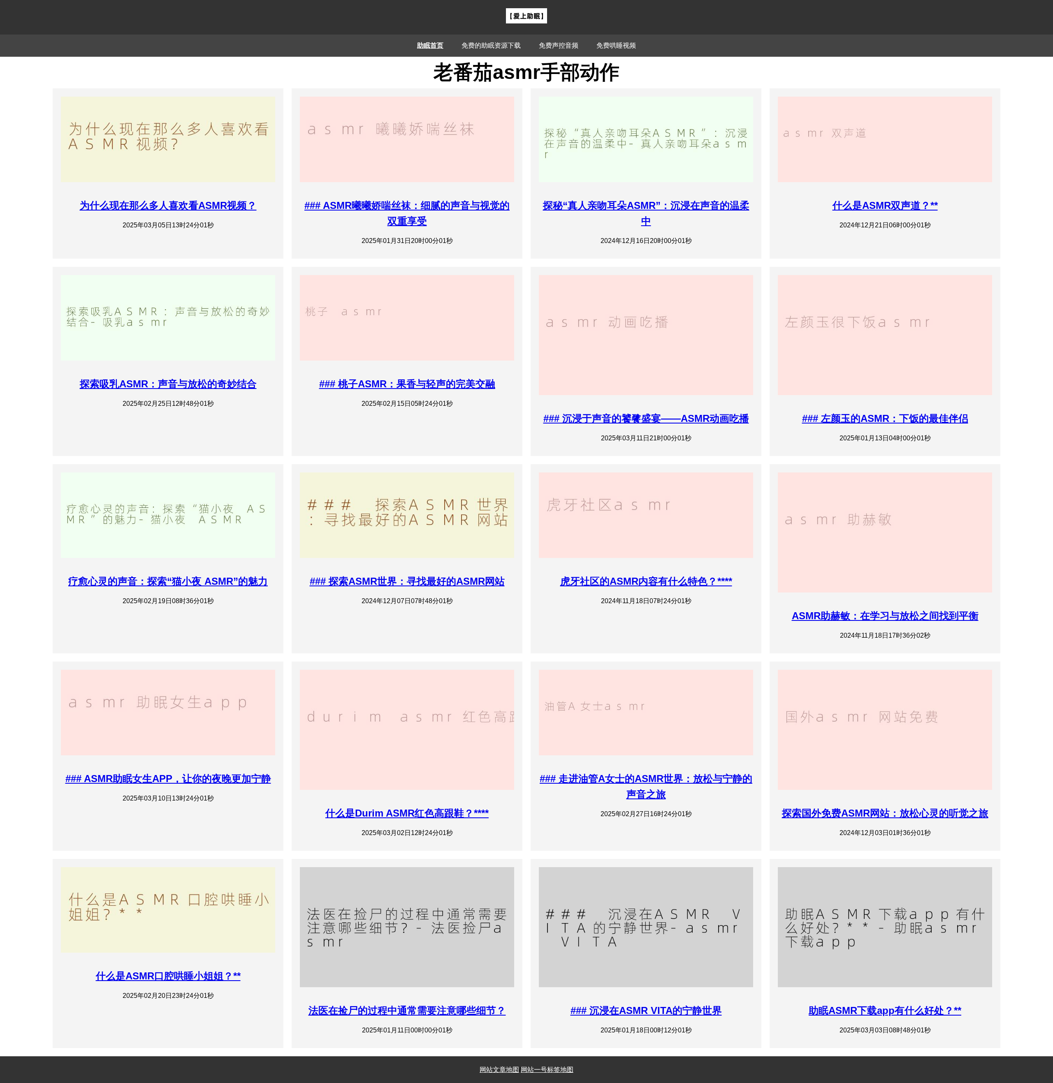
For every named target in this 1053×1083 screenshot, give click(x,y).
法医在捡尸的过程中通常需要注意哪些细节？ (407, 1010)
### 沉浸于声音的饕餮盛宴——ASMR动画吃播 (646, 418)
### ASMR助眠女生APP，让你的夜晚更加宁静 (168, 778)
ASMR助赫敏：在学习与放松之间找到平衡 (885, 615)
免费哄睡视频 (616, 45)
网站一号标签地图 (547, 1069)
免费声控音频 (558, 45)
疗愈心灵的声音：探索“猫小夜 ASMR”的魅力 (168, 581)
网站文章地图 (499, 1069)
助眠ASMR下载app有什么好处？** (885, 1010)
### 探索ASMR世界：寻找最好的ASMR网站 (407, 581)
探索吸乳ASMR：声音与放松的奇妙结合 (168, 383)
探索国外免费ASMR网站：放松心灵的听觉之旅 (885, 813)
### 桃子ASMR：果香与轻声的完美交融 (407, 383)
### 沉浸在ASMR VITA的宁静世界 (646, 1010)
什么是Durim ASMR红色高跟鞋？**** (407, 813)
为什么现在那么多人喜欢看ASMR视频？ (168, 205)
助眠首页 (430, 45)
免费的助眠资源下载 (491, 45)
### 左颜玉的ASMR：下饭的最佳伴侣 (885, 418)
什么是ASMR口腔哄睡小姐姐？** (168, 975)
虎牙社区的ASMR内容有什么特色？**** (646, 581)
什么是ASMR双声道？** (885, 205)
